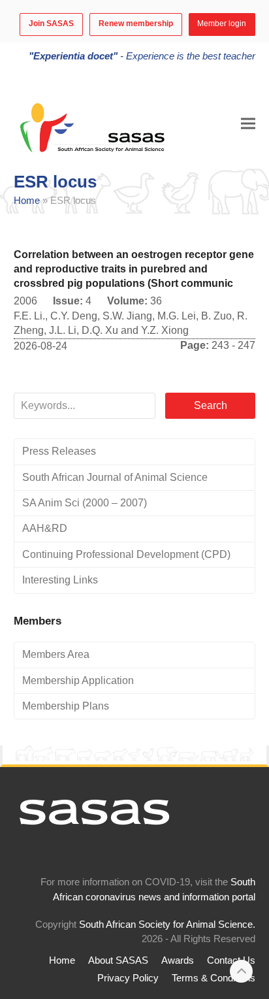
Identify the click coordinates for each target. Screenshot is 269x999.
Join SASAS (51, 23)
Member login (221, 23)
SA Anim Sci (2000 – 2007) (84, 502)
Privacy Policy (128, 978)
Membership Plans (65, 706)
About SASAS (118, 960)
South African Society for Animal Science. (167, 924)
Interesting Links (60, 579)
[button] (248, 123)
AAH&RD (44, 528)
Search (210, 405)
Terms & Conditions (213, 978)
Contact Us (231, 960)
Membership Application (78, 680)
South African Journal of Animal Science (115, 477)
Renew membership (136, 23)
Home (27, 200)
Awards (177, 960)
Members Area (55, 654)
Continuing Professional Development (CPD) (126, 554)
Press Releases (59, 451)
